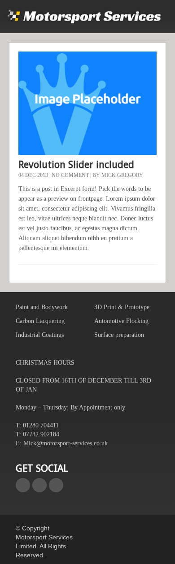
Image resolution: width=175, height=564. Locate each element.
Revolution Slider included (76, 164)
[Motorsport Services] (84, 16)
